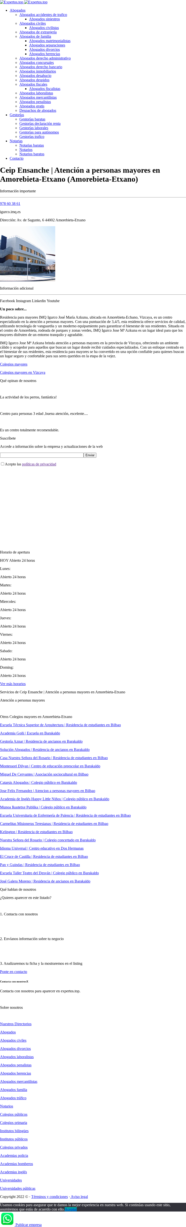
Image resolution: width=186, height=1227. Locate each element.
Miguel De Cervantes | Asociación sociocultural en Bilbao (44, 774)
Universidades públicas (17, 1188)
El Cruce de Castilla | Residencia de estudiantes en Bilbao (44, 856)
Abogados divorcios (44, 49)
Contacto (16, 158)
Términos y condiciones (49, 1197)
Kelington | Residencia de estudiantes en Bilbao (36, 832)
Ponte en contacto (13, 972)
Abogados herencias (44, 54)
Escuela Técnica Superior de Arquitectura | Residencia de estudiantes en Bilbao (60, 725)
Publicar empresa (29, 1225)
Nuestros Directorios (15, 1024)
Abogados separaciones (47, 45)
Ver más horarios (13, 684)
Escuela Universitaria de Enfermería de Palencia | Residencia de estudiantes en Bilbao (65, 815)
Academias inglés (13, 1172)
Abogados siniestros (44, 19)
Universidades (11, 1180)
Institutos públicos (14, 1139)
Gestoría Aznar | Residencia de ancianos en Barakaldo (41, 741)
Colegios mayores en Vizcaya (22, 372)
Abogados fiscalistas (44, 89)
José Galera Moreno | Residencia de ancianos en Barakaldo (45, 881)
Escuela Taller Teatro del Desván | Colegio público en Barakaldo (49, 873)
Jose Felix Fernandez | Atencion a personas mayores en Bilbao (47, 791)
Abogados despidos (34, 80)
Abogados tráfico (13, 1098)
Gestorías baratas (32, 119)
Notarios (25, 150)
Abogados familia (13, 1090)
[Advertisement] (93, 504)
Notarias (16, 141)
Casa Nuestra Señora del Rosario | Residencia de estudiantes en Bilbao (54, 758)
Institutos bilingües (14, 1131)
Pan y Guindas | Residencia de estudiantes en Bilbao (40, 865)
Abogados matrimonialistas (49, 41)
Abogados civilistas (44, 28)
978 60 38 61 (10, 204)
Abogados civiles (32, 23)
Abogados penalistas (35, 102)
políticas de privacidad (39, 464)
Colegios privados (14, 1147)
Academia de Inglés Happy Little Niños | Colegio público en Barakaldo (54, 799)
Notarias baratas (31, 145)
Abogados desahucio (35, 76)
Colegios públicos (13, 1114)
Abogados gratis (31, 106)
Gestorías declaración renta (40, 123)
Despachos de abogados (37, 110)
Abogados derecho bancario (40, 67)
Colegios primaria (13, 1123)
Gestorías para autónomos (39, 132)
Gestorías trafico (31, 137)
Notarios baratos (31, 154)
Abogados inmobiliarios (37, 71)
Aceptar (71, 1209)
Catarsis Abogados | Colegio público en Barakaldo (38, 782)
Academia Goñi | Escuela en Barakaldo (30, 733)
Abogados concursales (36, 62)
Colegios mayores (13, 364)
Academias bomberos (16, 1164)
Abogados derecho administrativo (45, 58)
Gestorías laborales (33, 128)
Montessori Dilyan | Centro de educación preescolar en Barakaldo (50, 766)
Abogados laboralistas (36, 93)
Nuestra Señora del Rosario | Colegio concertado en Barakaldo (48, 840)
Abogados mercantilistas (38, 97)
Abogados (17, 10)
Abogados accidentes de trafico (43, 15)
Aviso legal (79, 1197)
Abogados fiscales (33, 84)
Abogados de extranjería (38, 32)
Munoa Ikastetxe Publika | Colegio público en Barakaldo (43, 807)
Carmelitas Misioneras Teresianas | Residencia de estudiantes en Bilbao (54, 824)
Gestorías (17, 115)
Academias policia (14, 1155)
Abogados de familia (35, 36)
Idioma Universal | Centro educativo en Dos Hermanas (42, 848)
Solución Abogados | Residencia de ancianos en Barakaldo (45, 750)
